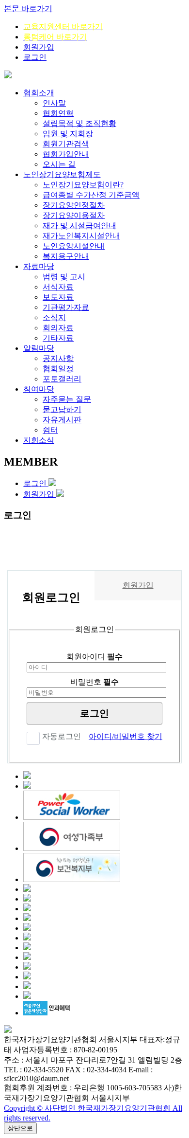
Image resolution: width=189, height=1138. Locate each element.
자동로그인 (61, 736)
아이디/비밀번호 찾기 (125, 736)
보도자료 (58, 297)
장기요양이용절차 (74, 215)
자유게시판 (62, 419)
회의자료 (58, 328)
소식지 (54, 317)
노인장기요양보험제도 (62, 174)
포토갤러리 (62, 379)
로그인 (35, 57)
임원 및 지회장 (68, 133)
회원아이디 (94, 656)
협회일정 (58, 368)
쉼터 (50, 430)
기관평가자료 (66, 307)
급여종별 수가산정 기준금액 (91, 195)
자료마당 (38, 266)
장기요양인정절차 (74, 205)
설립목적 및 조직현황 (79, 123)
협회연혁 (58, 113)
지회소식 (38, 440)
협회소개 (38, 93)
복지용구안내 (66, 256)
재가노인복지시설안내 (81, 236)
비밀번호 (94, 682)
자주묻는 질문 (67, 399)
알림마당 (38, 348)
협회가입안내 (66, 154)
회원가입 (38, 47)
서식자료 (58, 287)
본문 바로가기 (28, 8)
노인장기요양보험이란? (83, 185)
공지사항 (58, 358)
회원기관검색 (66, 144)
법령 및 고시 (64, 276)
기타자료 (58, 338)
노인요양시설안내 (74, 246)
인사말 (54, 103)
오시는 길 (59, 164)
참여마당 (38, 389)
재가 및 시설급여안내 (79, 225)
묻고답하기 (62, 409)
